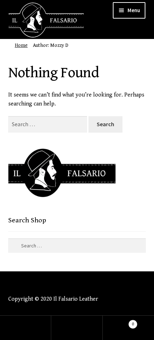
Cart (118, 321)
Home (21, 45)
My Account (25, 328)
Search (76, 328)
